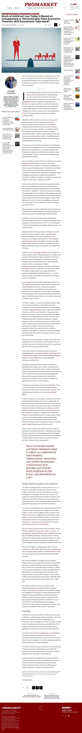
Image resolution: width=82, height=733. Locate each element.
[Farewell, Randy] (77, 71)
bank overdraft (37, 551)
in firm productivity (42, 524)
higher (47, 510)
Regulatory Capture (25, 13)
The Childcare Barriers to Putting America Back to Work (31, 696)
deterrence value (53, 408)
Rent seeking (35, 13)
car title (27, 551)
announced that (50, 385)
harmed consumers (31, 520)
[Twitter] (37, 687)
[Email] (41, 687)
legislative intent (30, 102)
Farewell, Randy (68, 70)
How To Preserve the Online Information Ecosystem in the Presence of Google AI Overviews (8, 121)
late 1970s (55, 92)
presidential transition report (30, 163)
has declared (39, 95)
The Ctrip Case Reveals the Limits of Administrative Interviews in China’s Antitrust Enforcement (69, 30)
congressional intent (35, 310)
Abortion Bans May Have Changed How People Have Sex (69, 97)
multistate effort (35, 136)
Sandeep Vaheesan (10, 25)
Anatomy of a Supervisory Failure (67, 90)
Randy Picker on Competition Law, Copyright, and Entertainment (7, 137)
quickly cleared (30, 284)
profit (57, 510)
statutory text (55, 99)
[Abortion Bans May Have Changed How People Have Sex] (77, 96)
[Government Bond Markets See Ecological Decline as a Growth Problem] (77, 39)
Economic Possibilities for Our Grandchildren (46, 633)
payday (59, 549)
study (45, 560)
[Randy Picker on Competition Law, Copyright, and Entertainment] (17, 135)
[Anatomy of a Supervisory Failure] (77, 89)
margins (24, 513)
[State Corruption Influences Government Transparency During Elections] (77, 105)
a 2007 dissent (42, 108)
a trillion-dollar (31, 424)
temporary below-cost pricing (47, 353)
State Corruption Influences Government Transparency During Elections (68, 106)
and (23, 102)
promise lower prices (46, 236)
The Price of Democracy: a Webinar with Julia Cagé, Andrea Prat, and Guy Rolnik (51, 697)
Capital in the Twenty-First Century (38, 531)
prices (50, 510)
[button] (65, 8)
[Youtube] (69, 716)
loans (31, 551)
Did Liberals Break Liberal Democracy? (8, 129)
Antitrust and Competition (10, 13)
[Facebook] (55, 24)
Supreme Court (30, 95)
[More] (59, 24)
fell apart (46, 574)
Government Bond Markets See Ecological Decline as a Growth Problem (69, 41)
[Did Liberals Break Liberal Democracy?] (17, 129)
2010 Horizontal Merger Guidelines (37, 252)
